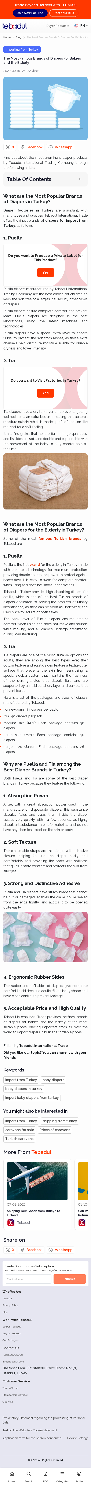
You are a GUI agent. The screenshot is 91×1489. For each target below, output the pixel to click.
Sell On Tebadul (12, 1326)
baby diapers (53, 1080)
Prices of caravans (55, 1130)
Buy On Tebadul (12, 1333)
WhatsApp (63, 147)
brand (34, 565)
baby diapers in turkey (23, 1089)
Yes (46, 272)
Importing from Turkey (22, 49)
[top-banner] (15, 26)
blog (19, 37)
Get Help (8, 1401)
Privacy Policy (10, 1305)
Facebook (34, 147)
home (7, 37)
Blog (5, 1312)
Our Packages (10, 1340)
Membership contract (15, 1394)
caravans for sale (19, 1130)
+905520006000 (13, 1354)
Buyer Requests (58, 26)
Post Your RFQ (64, 13)
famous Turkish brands (60, 539)
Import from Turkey (21, 1080)
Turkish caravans (19, 1139)
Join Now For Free (30, 13)
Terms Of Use (10, 1388)
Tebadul (7, 1298)
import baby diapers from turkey (32, 1098)
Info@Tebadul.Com (13, 1361)
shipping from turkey (60, 1121)
